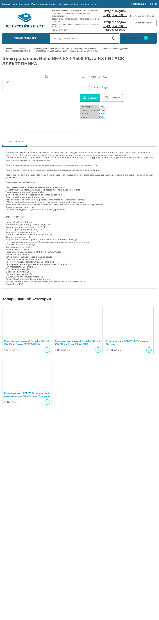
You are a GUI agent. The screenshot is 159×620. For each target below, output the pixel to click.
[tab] (14, 142)
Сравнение (138, 38)
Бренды (6, 4)
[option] (7, 85)
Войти (153, 3)
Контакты (84, 4)
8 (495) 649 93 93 (115, 15)
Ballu (101, 117)
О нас (95, 4)
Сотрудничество (21, 4)
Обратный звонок (143, 22)
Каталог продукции (25, 38)
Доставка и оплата (68, 4)
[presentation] (14, 141)
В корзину (93, 98)
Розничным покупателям (44, 4)
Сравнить (116, 97)
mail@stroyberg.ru (115, 30)
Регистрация (138, 3)
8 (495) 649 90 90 (115, 26)
